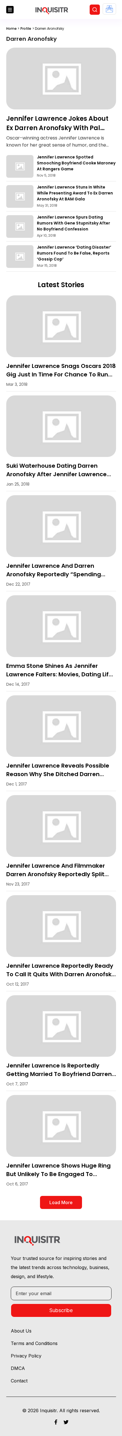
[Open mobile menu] (10, 9)
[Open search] (95, 10)
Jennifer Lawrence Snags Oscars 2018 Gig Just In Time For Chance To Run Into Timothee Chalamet (61, 374)
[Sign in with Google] (109, 8)
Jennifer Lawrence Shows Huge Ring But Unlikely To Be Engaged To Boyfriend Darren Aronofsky (58, 1174)
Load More (61, 1202)
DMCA (18, 1368)
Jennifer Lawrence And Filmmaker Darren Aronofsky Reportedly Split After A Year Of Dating (55, 874)
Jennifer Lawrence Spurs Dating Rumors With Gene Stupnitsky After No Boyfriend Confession (73, 223)
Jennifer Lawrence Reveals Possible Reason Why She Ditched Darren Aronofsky (57, 774)
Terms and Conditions (34, 1343)
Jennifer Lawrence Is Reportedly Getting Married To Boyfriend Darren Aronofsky (59, 1074)
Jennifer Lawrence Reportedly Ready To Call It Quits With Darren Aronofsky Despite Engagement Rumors (60, 974)
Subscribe (61, 1310)
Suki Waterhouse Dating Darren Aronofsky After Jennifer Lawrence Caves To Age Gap (56, 474)
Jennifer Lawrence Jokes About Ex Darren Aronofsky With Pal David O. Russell (57, 128)
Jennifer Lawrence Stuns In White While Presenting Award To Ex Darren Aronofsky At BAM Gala (75, 193)
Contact (19, 1381)
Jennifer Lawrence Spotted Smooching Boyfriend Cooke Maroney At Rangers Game (76, 163)
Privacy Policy (26, 1356)
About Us (21, 1331)
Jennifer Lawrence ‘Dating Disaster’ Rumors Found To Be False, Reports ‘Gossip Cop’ (74, 253)
